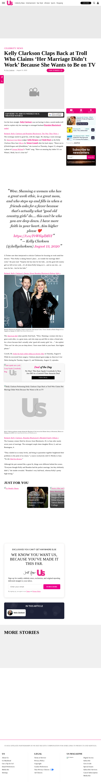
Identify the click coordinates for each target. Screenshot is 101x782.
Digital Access (88, 758)
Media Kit (5, 770)
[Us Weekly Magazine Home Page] (10, 3)
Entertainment (31, 3)
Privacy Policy (37, 591)
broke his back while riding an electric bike (28, 354)
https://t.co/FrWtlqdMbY (33, 236)
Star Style (40, 3)
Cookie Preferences (41, 767)
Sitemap (5, 773)
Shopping (59, 3)
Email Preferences (8, 767)
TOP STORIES (54, 70)
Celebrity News (20, 3)
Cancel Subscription (90, 773)
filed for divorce (16, 459)
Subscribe (86, 3)
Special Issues (88, 767)
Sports (53, 3)
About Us (5, 758)
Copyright (37, 764)
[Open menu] (3, 3)
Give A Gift (87, 764)
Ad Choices (38, 773)
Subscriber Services (90, 770)
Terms (28, 591)
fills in (21, 143)
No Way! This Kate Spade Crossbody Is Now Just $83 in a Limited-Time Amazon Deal (43, 372)
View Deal (43, 378)
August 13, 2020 (47, 246)
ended (6, 128)
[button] (94, 3)
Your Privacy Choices (41, 770)
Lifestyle (47, 3)
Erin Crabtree (10, 70)
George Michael (17, 149)
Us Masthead (6, 761)
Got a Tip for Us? (8, 764)
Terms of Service (40, 758)
